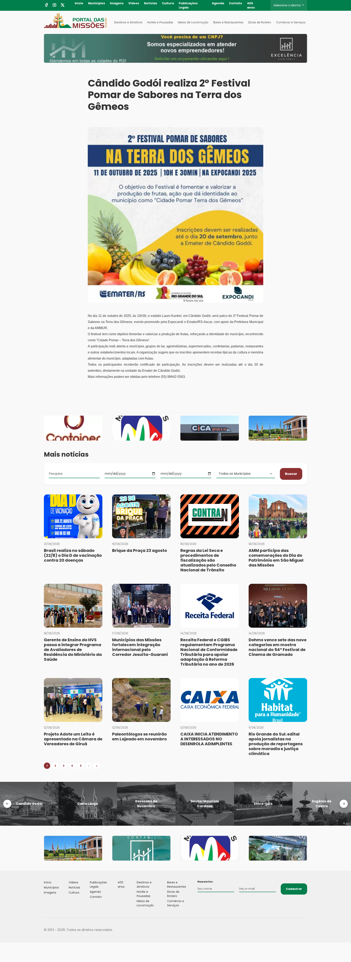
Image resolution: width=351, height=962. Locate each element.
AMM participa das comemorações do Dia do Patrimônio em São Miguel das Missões (276, 558)
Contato (235, 3)
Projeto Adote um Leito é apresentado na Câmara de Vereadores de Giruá (73, 739)
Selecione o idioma (287, 5)
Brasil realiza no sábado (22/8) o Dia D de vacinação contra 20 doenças (73, 555)
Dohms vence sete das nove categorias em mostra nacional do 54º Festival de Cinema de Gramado (278, 647)
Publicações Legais (188, 5)
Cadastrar (294, 889)
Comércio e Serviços (291, 22)
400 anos (251, 5)
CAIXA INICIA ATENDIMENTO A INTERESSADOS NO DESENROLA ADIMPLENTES (209, 739)
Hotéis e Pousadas (160, 22)
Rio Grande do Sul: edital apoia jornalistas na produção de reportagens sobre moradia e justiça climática (276, 743)
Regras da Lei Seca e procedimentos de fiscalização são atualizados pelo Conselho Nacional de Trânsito (208, 560)
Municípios (96, 3)
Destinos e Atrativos (128, 22)
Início (79, 3)
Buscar (291, 473)
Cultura (168, 3)
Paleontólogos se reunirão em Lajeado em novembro (139, 736)
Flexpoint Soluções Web (304, 930)
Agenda (218, 3)
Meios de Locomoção (193, 22)
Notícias (150, 3)
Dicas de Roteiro (259, 22)
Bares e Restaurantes (228, 22)
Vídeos (133, 3)
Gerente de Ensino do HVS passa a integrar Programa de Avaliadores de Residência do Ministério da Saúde (73, 649)
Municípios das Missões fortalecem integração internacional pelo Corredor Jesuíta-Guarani (140, 647)
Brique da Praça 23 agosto (139, 550)
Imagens (117, 3)
